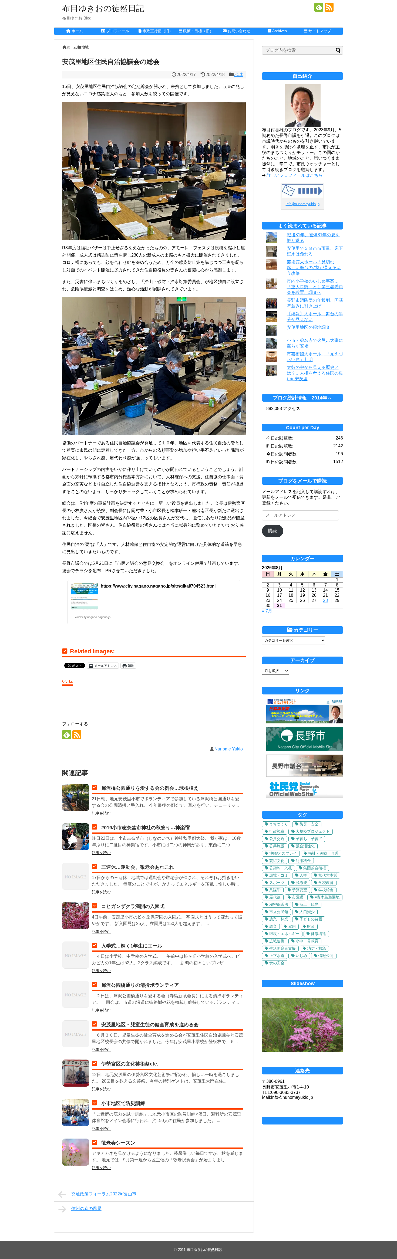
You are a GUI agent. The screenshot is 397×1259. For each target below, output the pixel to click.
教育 (273, 926)
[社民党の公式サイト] (304, 796)
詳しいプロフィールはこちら (295, 175)
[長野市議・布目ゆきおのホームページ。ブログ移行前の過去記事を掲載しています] (304, 722)
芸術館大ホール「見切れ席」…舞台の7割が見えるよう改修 (314, 268)
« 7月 (267, 611)
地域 (238, 74)
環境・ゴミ (278, 875)
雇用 (292, 926)
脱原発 (301, 882)
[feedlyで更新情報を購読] (318, 7)
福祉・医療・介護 (323, 853)
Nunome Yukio (228, 749)
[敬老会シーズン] (75, 1152)
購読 (272, 530)
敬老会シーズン (118, 1143)
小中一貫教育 (307, 941)
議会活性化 (305, 846)
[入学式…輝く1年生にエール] (75, 955)
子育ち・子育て (309, 839)
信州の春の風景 (86, 1208)
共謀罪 (275, 890)
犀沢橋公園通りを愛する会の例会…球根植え (149, 788)
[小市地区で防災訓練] (75, 1112)
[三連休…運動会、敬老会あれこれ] (75, 876)
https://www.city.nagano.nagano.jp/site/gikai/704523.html (158, 586)
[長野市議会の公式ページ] (304, 775)
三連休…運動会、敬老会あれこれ (137, 867)
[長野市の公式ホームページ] (304, 749)
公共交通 (276, 839)
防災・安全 (309, 824)
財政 (311, 926)
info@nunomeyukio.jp (302, 204)
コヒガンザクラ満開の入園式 (132, 906)
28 (325, 600)
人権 (303, 875)
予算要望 (299, 890)
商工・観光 (309, 904)
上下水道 (276, 955)
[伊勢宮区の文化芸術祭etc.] (75, 1073)
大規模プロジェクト (313, 831)
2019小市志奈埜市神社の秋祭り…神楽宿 (145, 827)
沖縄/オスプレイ (283, 853)
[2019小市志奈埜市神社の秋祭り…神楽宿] (75, 836)
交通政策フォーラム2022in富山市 (103, 1194)
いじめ (301, 955)
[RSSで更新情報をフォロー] (329, 7)
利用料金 (303, 860)
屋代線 (275, 897)
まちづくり (278, 824)
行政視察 (276, 831)
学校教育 (326, 882)
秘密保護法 (278, 904)
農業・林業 (278, 919)
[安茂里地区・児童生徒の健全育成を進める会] (75, 1033)
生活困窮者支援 (282, 948)
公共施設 (276, 846)
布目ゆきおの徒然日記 (103, 8)
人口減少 (307, 912)
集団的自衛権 (314, 868)
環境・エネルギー (284, 934)
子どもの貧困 (311, 919)
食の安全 (276, 963)
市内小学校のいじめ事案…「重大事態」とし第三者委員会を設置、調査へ (315, 287)
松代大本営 (327, 875)
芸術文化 (276, 860)
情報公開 (326, 955)
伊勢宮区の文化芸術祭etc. (129, 1064)
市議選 (297, 897)
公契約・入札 (280, 868)
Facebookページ (302, 1120)
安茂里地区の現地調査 (308, 327)
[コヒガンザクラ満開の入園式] (75, 915)
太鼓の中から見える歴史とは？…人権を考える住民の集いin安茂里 (315, 373)
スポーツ (276, 882)
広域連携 (276, 941)
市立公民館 (278, 912)
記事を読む (101, 813)
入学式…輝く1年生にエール (131, 946)
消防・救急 (316, 948)
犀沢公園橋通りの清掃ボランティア (140, 985)
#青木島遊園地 (327, 897)
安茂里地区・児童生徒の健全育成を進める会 (149, 1024)
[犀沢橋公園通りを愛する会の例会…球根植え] (75, 797)
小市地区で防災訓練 (123, 1103)
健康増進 (318, 934)
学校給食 (326, 890)
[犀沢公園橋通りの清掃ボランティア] (75, 994)
